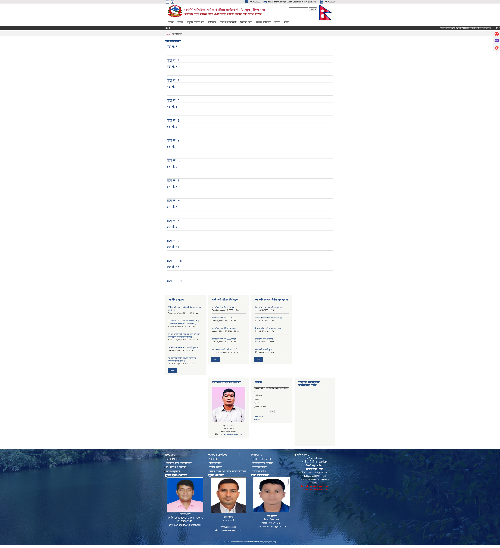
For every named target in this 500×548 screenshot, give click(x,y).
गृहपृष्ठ (171, 22)
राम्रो (257, 399)
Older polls (258, 417)
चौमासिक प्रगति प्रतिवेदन (262, 463)
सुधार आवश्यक (261, 406)
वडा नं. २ (172, 86)
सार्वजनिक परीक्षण (259, 471)
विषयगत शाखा (246, 22)
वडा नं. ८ (172, 207)
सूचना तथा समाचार (173, 459)
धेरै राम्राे (259, 395)
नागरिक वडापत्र (215, 467)
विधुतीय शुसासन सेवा (195, 22)
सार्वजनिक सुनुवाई (259, 467)
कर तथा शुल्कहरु (173, 471)
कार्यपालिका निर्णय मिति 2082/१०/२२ (224, 328)
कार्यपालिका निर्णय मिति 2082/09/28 (224, 339)
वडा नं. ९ (172, 227)
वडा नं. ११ (173, 267)
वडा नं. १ (172, 46)
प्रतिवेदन (212, 22)
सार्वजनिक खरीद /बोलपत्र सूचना (179, 463)
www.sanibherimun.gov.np (319, 479)
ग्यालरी (277, 22)
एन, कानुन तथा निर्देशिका (176, 467)
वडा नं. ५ (172, 146)
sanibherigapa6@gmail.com (230, 434)
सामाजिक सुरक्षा (215, 463)
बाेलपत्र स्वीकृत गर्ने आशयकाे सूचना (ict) (268, 328)
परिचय (180, 22)
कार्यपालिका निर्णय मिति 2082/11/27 (224, 318)
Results (257, 419)
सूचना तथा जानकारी (228, 22)
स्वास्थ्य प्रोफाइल (263, 22)
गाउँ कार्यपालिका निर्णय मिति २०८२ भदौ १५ (225, 349)
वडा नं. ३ (172, 106)
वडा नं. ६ (172, 167)
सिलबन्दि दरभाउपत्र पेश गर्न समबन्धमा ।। (268, 307)
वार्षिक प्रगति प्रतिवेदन (261, 459)
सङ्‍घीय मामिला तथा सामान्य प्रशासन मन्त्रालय (227, 471)
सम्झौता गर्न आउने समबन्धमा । (264, 339)
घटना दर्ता (213, 459)
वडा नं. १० (173, 247)
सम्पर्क (286, 22)
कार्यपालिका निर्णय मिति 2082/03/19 (224, 307)
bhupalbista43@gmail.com (230, 530)
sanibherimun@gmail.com (187, 525)
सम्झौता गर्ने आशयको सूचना (263, 349)
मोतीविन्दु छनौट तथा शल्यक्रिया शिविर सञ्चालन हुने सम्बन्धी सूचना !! (442, 28)
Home (167, 34)
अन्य (172, 370)
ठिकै (257, 403)
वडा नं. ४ (172, 126)
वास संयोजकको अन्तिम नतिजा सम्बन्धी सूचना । (183, 347)
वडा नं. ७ (172, 187)
